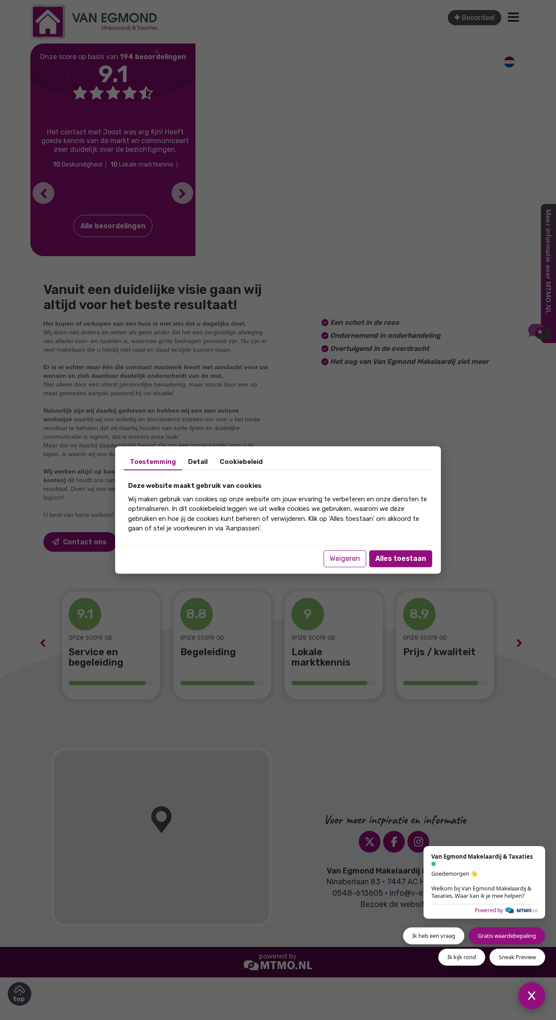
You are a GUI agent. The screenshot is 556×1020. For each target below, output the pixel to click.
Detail (198, 462)
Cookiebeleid (241, 462)
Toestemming (153, 462)
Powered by (489, 910)
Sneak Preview (517, 957)
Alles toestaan (400, 558)
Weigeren (345, 558)
